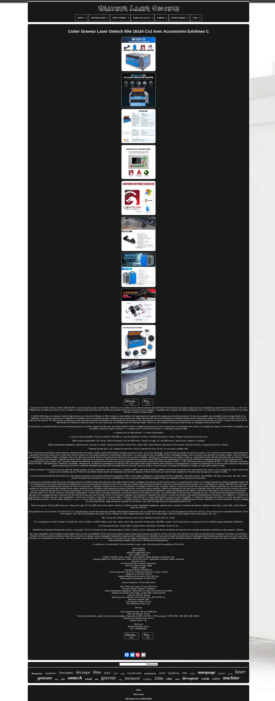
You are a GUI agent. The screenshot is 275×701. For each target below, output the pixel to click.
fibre (97, 672)
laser (240, 671)
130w (169, 678)
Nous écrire (138, 694)
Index (138, 690)
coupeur (147, 679)
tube (96, 679)
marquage (206, 672)
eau (184, 672)
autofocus (173, 672)
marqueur (132, 678)
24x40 (162, 673)
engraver (221, 673)
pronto (230, 674)
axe (56, 679)
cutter (216, 678)
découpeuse (37, 673)
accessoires (150, 673)
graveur (108, 677)
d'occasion (66, 672)
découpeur (190, 678)
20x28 (115, 673)
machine (231, 677)
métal (107, 673)
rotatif (88, 678)
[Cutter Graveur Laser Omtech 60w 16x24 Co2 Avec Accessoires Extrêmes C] (138, 54)
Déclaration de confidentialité (139, 699)
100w (159, 678)
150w (120, 679)
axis (63, 679)
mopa (122, 674)
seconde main (134, 673)
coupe (192, 673)
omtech (75, 677)
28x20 (177, 679)
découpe (83, 672)
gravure (45, 677)
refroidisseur (50, 673)
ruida (205, 678)
